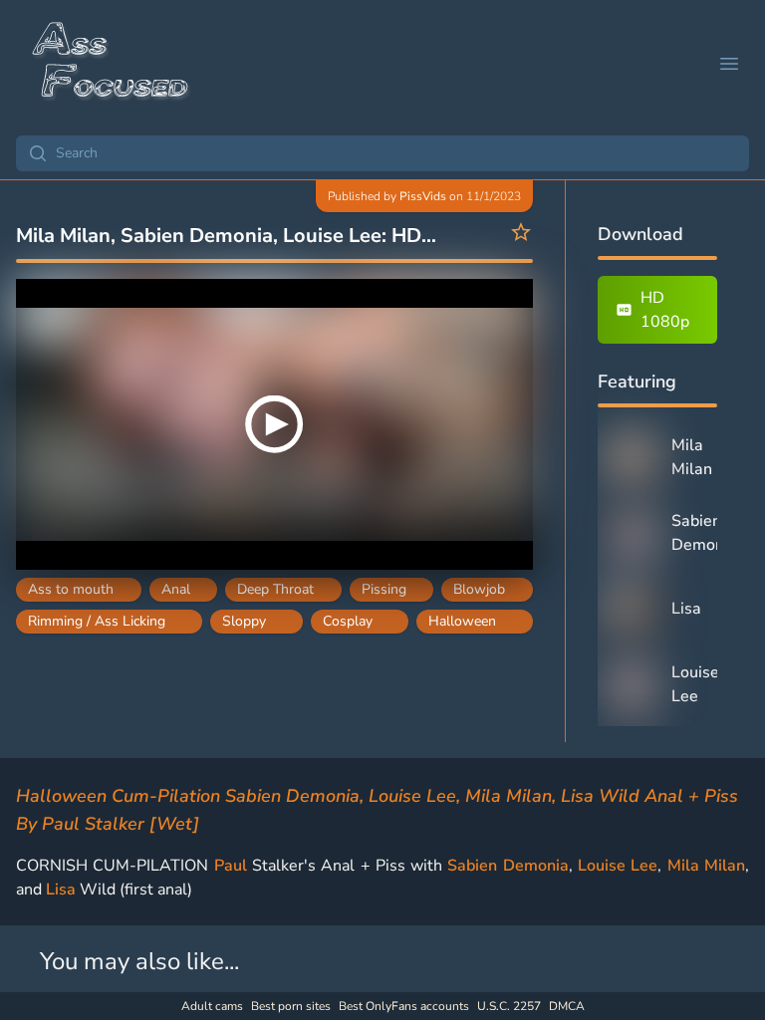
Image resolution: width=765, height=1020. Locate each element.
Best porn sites (291, 1006)
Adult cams (212, 1006)
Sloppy (244, 621)
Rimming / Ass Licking (96, 621)
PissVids (422, 196)
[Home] (111, 64)
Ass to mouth (71, 589)
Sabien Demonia (507, 866)
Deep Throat (275, 589)
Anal (175, 589)
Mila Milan (706, 866)
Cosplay (348, 621)
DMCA (567, 1006)
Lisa (61, 889)
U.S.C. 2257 (509, 1006)
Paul (230, 866)
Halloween (462, 621)
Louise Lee (617, 866)
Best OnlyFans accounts (404, 1006)
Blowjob (479, 589)
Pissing (384, 589)
